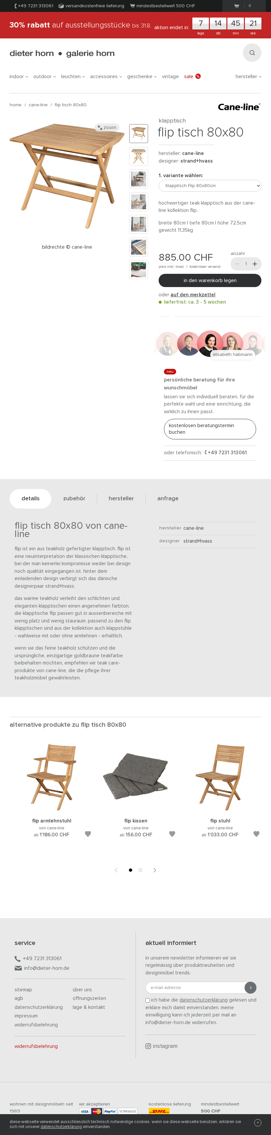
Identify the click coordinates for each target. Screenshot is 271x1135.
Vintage (170, 76)
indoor (17, 76)
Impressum (26, 1015)
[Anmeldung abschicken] (250, 988)
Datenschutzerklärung (39, 1007)
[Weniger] (237, 264)
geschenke (139, 76)
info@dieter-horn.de (46, 968)
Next (155, 870)
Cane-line (38, 105)
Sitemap (23, 989)
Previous (116, 870)
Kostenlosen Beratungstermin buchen (201, 429)
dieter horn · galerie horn (62, 54)
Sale (188, 76)
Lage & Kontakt (89, 1007)
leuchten (71, 76)
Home (15, 105)
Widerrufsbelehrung (36, 1024)
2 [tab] (140, 870)
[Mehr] (254, 264)
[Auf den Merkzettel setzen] (88, 835)
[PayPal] (110, 1111)
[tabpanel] (52, 799)
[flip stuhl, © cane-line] (220, 809)
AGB (19, 998)
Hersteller (246, 76)
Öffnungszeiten (89, 998)
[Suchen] (252, 52)
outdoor (42, 76)
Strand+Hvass (196, 161)
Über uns (82, 989)
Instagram (165, 1046)
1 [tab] (130, 870)
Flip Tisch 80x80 (71, 105)
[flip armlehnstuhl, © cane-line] (52, 809)
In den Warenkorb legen (210, 280)
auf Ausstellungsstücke (80, 25)
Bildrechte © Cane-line (67, 247)
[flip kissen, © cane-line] (136, 809)
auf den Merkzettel (193, 294)
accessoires (104, 76)
